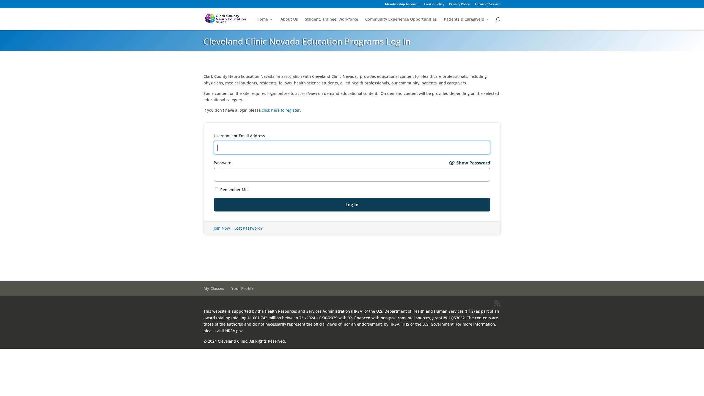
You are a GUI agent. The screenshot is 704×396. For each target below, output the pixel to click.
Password (223, 162)
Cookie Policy (434, 4)
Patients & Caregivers (464, 19)
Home (262, 19)
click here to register (281, 110)
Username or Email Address (239, 135)
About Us (289, 19)
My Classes (214, 288)
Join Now (222, 228)
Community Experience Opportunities (401, 19)
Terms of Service (488, 4)
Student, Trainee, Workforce (331, 19)
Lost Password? (248, 228)
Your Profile (242, 288)
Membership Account (402, 4)
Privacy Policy (459, 4)
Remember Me (233, 189)
